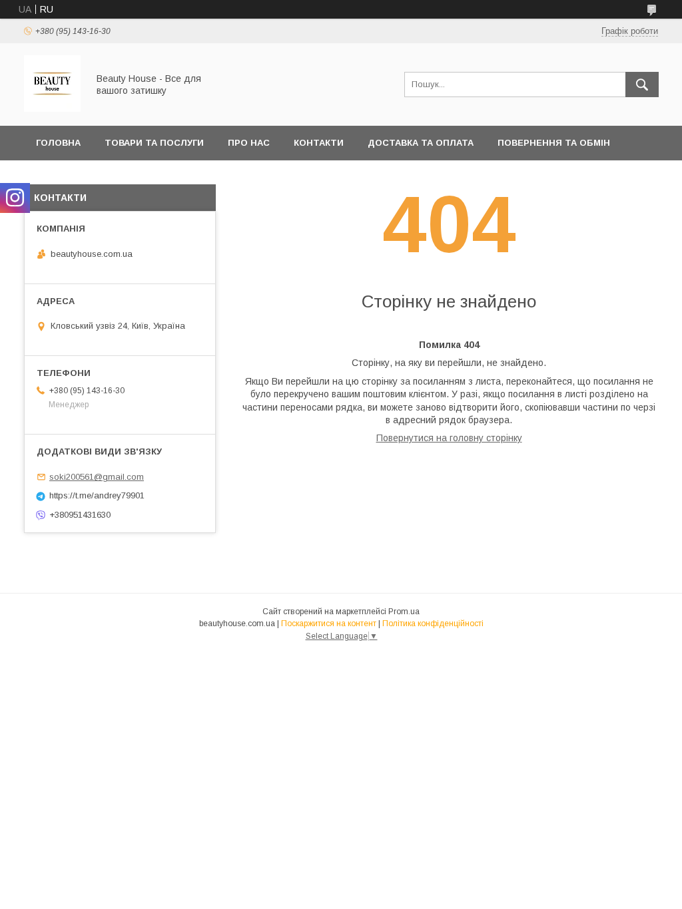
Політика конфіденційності (433, 623)
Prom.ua (404, 611)
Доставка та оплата (421, 143)
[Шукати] (642, 84)
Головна (58, 143)
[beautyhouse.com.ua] (52, 108)
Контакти (319, 143)
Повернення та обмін (554, 143)
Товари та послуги (154, 143)
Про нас (249, 143)
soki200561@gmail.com (96, 477)
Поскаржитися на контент (328, 623)
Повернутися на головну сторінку (449, 438)
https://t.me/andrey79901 (97, 495)
